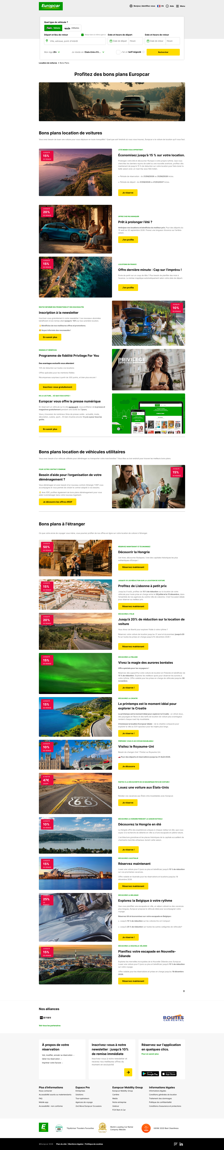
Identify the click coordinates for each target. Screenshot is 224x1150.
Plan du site (61, 1144)
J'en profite (128, 239)
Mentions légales (75, 1144)
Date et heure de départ (120, 34)
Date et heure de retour (157, 34)
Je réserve (127, 192)
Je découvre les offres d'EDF (57, 502)
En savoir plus (50, 337)
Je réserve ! (128, 687)
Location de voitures (48, 63)
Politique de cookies (94, 1144)
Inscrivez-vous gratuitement (57, 387)
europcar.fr (73, 407)
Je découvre (128, 766)
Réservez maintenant (133, 567)
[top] (184, 991)
